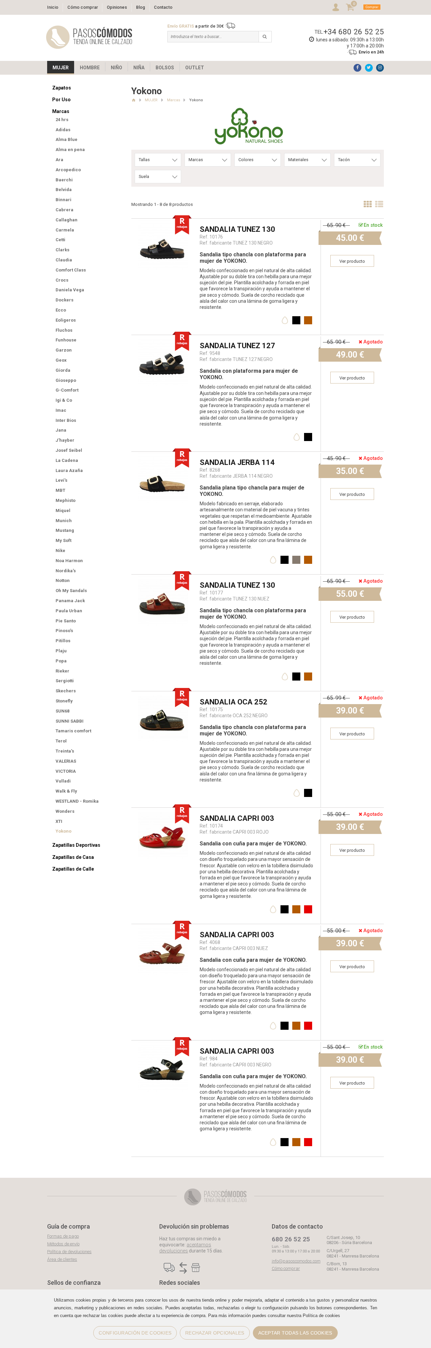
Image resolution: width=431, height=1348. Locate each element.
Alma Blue (66, 139)
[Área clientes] (335, 7)
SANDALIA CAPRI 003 (237, 818)
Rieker (62, 670)
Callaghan (66, 219)
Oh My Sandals (71, 590)
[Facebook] (357, 68)
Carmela (65, 229)
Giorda (63, 370)
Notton (63, 580)
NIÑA (138, 67)
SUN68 (62, 711)
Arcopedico (68, 169)
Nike (60, 550)
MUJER (61, 67)
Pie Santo (66, 620)
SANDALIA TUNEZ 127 (237, 345)
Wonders (65, 811)
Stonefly (64, 700)
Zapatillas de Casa (73, 857)
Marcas (60, 111)
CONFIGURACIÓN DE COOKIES (135, 1333)
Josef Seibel (69, 450)
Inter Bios (66, 420)
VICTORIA (66, 771)
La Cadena (67, 460)
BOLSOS (165, 67)
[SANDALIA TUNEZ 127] (163, 339)
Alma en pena (70, 149)
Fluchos (64, 330)
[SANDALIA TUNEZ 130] (163, 223)
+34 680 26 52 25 (354, 31)
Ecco (61, 310)
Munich (64, 520)
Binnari (63, 199)
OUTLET (194, 67)
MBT (60, 490)
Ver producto (352, 261)
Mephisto (65, 500)
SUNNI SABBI (70, 721)
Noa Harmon (69, 560)
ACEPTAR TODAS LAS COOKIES (295, 1333)
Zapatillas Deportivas (76, 845)
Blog (140, 7)
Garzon (64, 350)
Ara (59, 159)
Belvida (64, 189)
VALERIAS (66, 761)
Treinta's (65, 751)
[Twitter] (369, 68)
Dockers (64, 299)
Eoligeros (66, 320)
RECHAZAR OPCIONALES (214, 1333)
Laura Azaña (69, 470)
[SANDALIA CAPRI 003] (163, 812)
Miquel (63, 510)
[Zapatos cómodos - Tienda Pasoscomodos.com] (89, 37)
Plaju (61, 650)
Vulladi (63, 781)
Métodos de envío (63, 1243)
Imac (61, 410)
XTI (59, 821)
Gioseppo (66, 380)
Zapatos (61, 87)
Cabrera (64, 209)
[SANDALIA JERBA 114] (163, 456)
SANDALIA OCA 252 (233, 702)
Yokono (63, 831)
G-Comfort (67, 390)
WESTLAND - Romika (77, 801)
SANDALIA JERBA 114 (237, 462)
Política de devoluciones (69, 1251)
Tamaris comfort (73, 730)
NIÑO (116, 67)
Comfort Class (71, 269)
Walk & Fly (66, 791)
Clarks (62, 249)
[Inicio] (133, 100)
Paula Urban (69, 610)
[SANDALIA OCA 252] (163, 696)
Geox (61, 360)
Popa (61, 660)
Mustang (65, 530)
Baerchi (64, 179)
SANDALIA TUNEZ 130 (237, 229)
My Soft (63, 540)
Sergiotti (65, 680)
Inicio (52, 7)
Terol (61, 740)
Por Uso (61, 99)
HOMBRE (90, 67)
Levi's (61, 480)
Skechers (66, 690)
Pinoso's (64, 630)
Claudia (64, 259)
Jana (61, 430)
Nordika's (66, 570)
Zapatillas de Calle (73, 869)
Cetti (60, 239)
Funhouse (66, 339)
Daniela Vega (70, 289)
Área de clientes (62, 1259)
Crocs (62, 280)
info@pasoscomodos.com (296, 1261)
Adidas (63, 129)
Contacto (163, 7)
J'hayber (65, 440)
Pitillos (63, 640)
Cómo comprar (82, 7)
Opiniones (117, 7)
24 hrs (62, 119)
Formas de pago (63, 1236)
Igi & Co (64, 400)
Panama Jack (70, 600)
